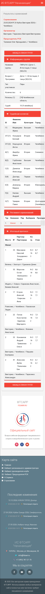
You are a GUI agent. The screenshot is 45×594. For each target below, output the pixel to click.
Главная (7, 465)
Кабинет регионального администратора (21, 468)
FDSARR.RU (22, 405)
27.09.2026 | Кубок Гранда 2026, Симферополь (22, 512)
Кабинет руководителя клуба (16, 471)
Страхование (9, 481)
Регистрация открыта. (30, 504)
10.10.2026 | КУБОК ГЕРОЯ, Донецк (22, 500)
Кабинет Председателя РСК (16, 474)
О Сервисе (8, 477)
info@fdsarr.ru (24, 555)
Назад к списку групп (23, 53)
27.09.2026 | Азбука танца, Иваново (22, 525)
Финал (13, 223)
